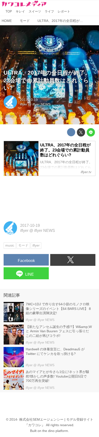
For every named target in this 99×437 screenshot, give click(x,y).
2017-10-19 (29, 100)
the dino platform (55, 431)
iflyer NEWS (41, 104)
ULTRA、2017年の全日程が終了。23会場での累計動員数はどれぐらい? (47, 80)
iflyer (23, 104)
